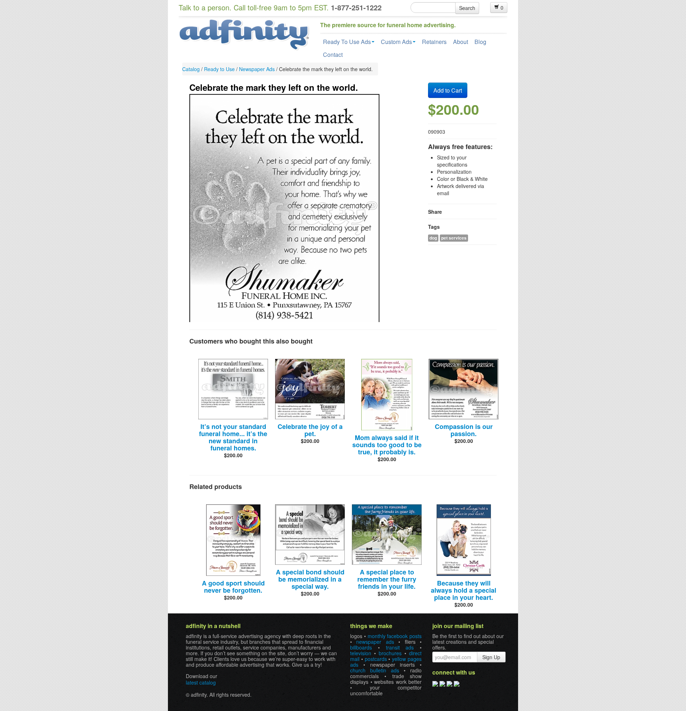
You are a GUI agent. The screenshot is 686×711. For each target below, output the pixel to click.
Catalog (191, 69)
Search (467, 7)
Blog (480, 42)
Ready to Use (219, 69)
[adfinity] (244, 34)
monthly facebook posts (395, 636)
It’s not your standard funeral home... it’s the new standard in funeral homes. (233, 437)
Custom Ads (396, 42)
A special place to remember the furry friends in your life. (386, 579)
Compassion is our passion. (464, 430)
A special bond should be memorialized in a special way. (310, 579)
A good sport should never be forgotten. (233, 586)
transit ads (400, 647)
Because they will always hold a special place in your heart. (463, 590)
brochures (390, 653)
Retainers (434, 42)
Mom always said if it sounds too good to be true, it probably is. (387, 444)
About (460, 42)
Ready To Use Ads (347, 42)
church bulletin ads (374, 670)
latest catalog (201, 682)
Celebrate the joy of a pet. (310, 430)
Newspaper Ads (257, 69)
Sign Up (491, 657)
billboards (361, 647)
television (360, 653)
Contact (333, 54)
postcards (376, 658)
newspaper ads (375, 641)
